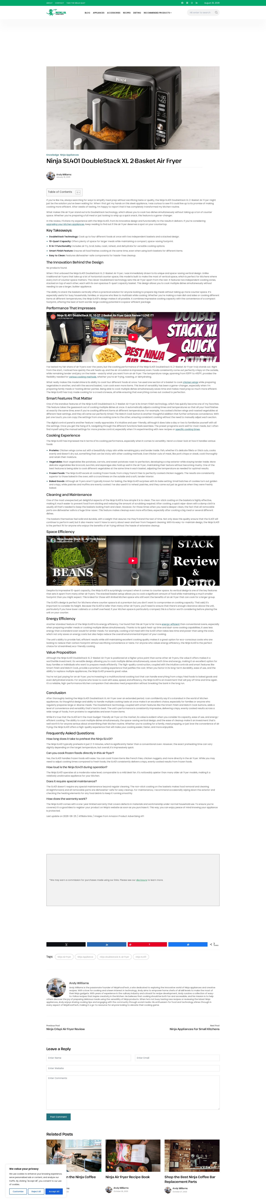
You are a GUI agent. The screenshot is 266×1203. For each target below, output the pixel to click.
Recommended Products (157, 12)
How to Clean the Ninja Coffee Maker (71, 1179)
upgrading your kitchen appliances (65, 224)
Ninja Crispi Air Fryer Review (65, 1029)
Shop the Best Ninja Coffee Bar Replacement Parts (190, 1179)
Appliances (98, 12)
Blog (87, 12)
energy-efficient (171, 624)
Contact (59, 3)
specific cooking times (188, 429)
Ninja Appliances (69, 155)
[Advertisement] (133, 40)
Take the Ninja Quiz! (75, 3)
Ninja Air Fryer (64, 956)
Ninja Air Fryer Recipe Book (128, 1177)
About (49, 3)
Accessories (113, 12)
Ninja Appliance (85, 956)
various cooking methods (82, 376)
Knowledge (52, 155)
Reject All (36, 1191)
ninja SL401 (141, 956)
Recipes (127, 12)
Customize (18, 1191)
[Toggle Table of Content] (76, 192)
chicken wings (190, 382)
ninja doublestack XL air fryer (114, 956)
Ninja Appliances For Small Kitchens (195, 1029)
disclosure (141, 880)
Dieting (137, 12)
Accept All (54, 1191)
